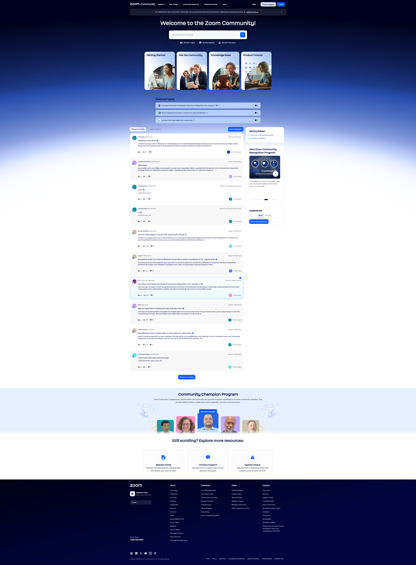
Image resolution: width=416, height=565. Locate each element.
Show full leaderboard (259, 221)
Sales (234, 485)
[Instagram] (150, 553)
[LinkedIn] (136, 553)
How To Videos (175, 530)
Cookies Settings (267, 559)
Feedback (266, 512)
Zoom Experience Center (240, 508)
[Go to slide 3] (260, 200)
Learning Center (268, 501)
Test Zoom (266, 490)
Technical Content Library (271, 508)
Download (205, 485)
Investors (173, 512)
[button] (235, 129)
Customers (174, 494)
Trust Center (222, 559)
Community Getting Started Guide (261, 135)
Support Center (268, 498)
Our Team (173, 498)
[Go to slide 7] (271, 200)
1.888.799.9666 (136, 539)
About (172, 485)
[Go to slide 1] (254, 200)
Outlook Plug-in (206, 505)
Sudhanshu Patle (144, 354)
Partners (173, 508)
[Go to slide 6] (268, 200)
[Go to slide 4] (262, 200)
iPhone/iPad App (206, 508)
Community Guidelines (257, 138)
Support (266, 485)
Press (172, 515)
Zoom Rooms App (207, 494)
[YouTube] (145, 553)
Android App (205, 512)
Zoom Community (269, 505)
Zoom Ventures (175, 537)
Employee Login (279, 559)
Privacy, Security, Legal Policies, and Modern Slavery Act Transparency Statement (273, 528)
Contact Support (268, 4)
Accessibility (267, 519)
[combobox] (205, 34)
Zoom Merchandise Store (179, 540)
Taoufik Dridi (142, 186)
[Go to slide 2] (257, 200)
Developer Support (269, 522)
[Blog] (131, 553)
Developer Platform (176, 533)
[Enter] (242, 34)
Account (265, 494)
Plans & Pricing (237, 498)
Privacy (214, 559)
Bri (139, 280)
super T (140, 255)
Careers (173, 501)
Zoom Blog (173, 490)
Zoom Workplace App (208, 490)
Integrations (174, 505)
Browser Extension (207, 501)
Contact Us (266, 515)
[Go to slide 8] (275, 200)
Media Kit (173, 526)
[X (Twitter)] (140, 553)
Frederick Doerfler (144, 161)
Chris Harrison (143, 329)
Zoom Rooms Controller (209, 498)
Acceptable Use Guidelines (236, 559)
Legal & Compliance (253, 559)
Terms (208, 559)
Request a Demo (237, 501)
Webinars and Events (239, 505)
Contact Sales (236, 494)
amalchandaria (143, 231)
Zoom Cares (174, 522)
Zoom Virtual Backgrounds (210, 515)
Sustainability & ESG (177, 519)
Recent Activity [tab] (138, 129)
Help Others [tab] (155, 129)
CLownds (141, 137)
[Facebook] (155, 553)
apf (139, 305)
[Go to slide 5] (265, 200)
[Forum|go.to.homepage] (142, 4)
